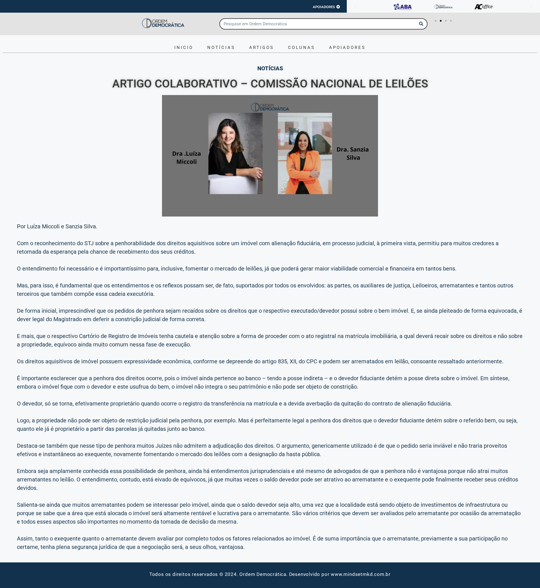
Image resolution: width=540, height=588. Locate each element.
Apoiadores (347, 47)
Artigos (261, 47)
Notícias (221, 47)
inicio (183, 47)
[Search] (421, 24)
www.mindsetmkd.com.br (361, 574)
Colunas (301, 47)
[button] (355, 7)
